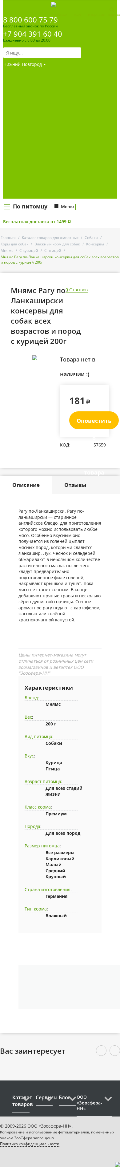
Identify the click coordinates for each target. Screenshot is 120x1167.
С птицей (52, 250)
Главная (8, 237)
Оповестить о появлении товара (94, 423)
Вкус (29, 756)
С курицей (28, 250)
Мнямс (7, 250)
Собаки (91, 237)
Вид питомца (38, 736)
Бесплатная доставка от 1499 (37, 221)
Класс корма (38, 807)
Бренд (31, 698)
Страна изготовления (47, 889)
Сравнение (59, 15)
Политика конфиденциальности (29, 1143)
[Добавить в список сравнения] (50, 371)
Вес (28, 717)
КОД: (65, 445)
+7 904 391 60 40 (32, 34)
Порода (32, 826)
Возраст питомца (43, 781)
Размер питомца (42, 846)
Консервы (95, 244)
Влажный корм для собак (57, 244)
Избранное (96, 15)
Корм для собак (14, 244)
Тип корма (36, 909)
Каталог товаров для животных (50, 237)
